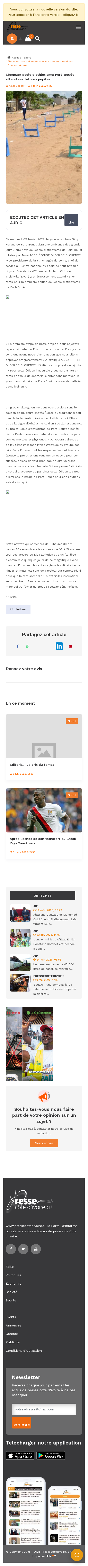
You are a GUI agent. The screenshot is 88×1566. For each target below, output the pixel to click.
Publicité (13, 1342)
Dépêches (43, 896)
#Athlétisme (18, 609)
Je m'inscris (22, 1424)
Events (11, 1317)
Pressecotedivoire (54, 1551)
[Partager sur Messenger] (38, 646)
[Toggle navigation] (79, 27)
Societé (11, 1292)
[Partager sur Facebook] (18, 646)
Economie (13, 1283)
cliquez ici (71, 15)
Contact (12, 1334)
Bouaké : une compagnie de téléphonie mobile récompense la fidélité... (54, 989)
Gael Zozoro (16, 85)
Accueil (16, 57)
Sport (27, 57)
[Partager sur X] (48, 646)
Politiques (13, 1275)
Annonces (13, 1325)
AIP (35, 906)
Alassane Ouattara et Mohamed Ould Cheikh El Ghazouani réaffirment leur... (55, 919)
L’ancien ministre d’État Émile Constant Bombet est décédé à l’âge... (54, 944)
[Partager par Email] (70, 646)
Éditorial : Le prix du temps (32, 765)
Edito (10, 1267)
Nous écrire (44, 1143)
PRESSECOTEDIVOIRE (48, 976)
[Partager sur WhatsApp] (28, 646)
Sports (11, 1300)
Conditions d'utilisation (24, 1351)
